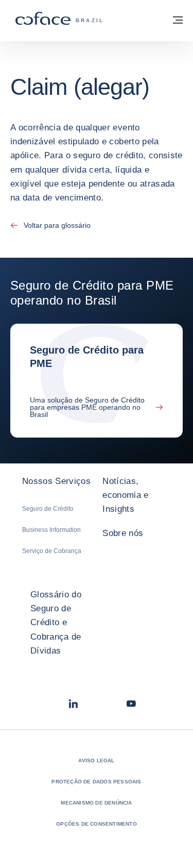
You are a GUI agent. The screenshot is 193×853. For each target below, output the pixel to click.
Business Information (51, 529)
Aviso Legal (96, 760)
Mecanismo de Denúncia (96, 803)
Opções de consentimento (96, 824)
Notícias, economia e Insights (125, 495)
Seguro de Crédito (48, 508)
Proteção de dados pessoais (96, 781)
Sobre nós (122, 533)
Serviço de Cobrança (51, 551)
